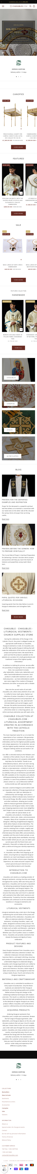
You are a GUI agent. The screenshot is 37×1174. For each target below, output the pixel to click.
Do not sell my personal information (14, 1134)
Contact (4, 1130)
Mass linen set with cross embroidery (12, 266)
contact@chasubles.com (10, 1155)
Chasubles (11, 378)
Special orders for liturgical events (13, 1127)
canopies (11, 404)
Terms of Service (7, 1137)
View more (18, 147)
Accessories (6, 1105)
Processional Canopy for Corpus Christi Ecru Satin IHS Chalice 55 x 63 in (12, 136)
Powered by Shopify (26, 1160)
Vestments (5, 1098)
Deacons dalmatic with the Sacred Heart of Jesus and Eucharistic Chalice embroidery (12, 201)
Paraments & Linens (8, 1102)
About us (5, 1124)
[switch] (4, 1170)
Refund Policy (6, 1140)
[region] (18, 32)
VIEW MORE (18, 213)
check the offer (18, 38)
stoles (10, 430)
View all (18, 348)
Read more (5, 519)
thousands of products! (18, 1)
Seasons (4, 1114)
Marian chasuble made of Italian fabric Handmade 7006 (12, 337)
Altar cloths (12, 456)
